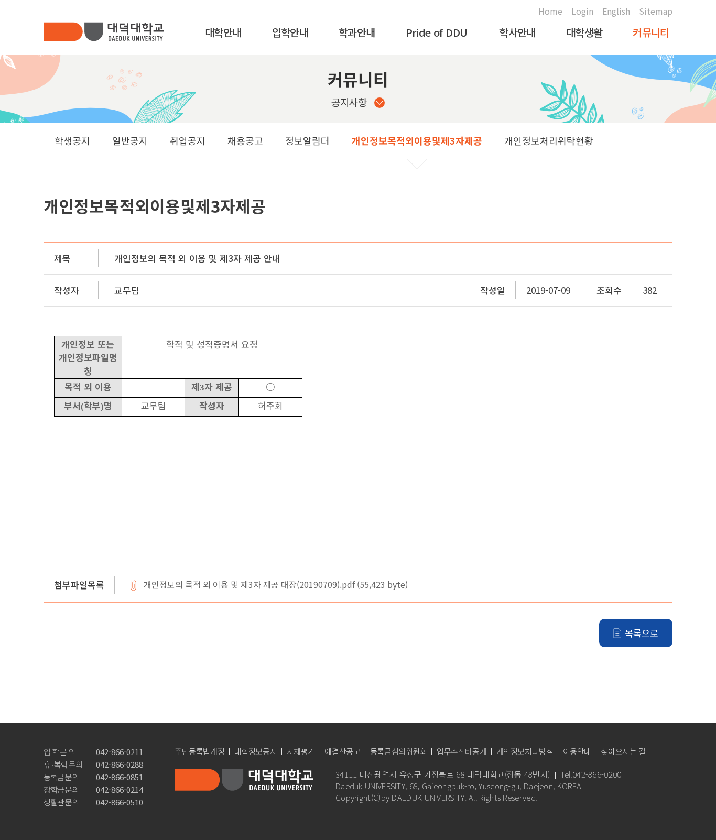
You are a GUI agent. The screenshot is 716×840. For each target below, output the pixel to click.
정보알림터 (307, 140)
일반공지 (130, 140)
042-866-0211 (119, 751)
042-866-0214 (119, 789)
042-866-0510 (119, 802)
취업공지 (187, 140)
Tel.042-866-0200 (590, 774)
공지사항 (349, 102)
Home (550, 11)
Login (582, 11)
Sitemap (655, 11)
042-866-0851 (119, 776)
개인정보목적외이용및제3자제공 (417, 140)
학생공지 (72, 140)
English (616, 11)
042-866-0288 (119, 764)
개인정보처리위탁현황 (548, 140)
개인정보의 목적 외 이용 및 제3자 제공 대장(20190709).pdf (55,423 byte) (276, 585)
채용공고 (245, 140)
